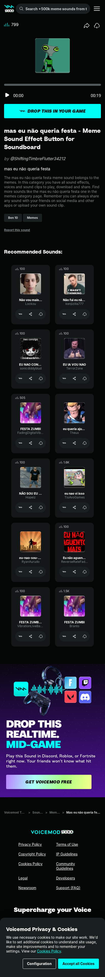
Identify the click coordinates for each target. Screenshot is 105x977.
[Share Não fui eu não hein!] (74, 314)
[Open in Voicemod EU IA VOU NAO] (64, 378)
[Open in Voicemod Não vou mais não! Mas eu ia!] (20, 314)
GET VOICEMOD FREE (48, 781)
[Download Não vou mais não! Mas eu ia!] (41, 314)
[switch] (7, 95)
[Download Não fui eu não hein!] (85, 314)
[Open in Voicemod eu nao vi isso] (64, 507)
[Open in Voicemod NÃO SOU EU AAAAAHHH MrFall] (20, 507)
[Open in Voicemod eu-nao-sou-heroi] (20, 572)
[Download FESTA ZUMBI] (41, 443)
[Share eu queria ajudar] (74, 443)
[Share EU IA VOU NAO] (74, 378)
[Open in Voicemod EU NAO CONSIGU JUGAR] (20, 378)
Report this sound (17, 230)
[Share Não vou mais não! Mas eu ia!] (30, 314)
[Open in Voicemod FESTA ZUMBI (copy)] (20, 636)
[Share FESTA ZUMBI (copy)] (30, 636)
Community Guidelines (65, 866)
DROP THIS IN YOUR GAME (57, 111)
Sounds (37, 812)
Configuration (39, 963)
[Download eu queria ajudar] (85, 443)
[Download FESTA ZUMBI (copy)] (41, 636)
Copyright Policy (32, 854)
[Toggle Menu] (97, 9)
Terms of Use (67, 844)
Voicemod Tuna (15, 812)
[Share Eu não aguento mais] (74, 572)
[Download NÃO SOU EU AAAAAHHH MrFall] (41, 507)
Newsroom (27, 888)
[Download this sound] (97, 25)
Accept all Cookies (78, 963)
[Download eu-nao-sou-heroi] (41, 572)
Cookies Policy (49, 951)
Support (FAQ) (68, 888)
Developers (65, 878)
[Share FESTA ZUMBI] (30, 443)
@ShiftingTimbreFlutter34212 (37, 158)
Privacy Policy (30, 844)
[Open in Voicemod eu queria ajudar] (64, 443)
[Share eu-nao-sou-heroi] (30, 572)
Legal (23, 878)
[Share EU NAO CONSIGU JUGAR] (30, 378)
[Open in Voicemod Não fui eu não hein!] (64, 314)
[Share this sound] (87, 25)
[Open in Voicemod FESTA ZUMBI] (20, 443)
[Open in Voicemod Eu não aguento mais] (64, 572)
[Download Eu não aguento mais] (85, 572)
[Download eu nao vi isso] (85, 507)
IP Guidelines (66, 854)
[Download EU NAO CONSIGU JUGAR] (41, 378)
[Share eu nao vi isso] (74, 507)
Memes (54, 812)
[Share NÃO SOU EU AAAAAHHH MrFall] (30, 507)
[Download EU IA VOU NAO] (85, 378)
